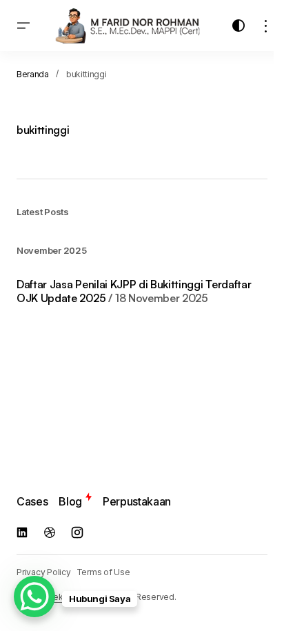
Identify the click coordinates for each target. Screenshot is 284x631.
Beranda (33, 74)
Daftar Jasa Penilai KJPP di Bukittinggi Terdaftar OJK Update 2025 (134, 291)
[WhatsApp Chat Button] (34, 596)
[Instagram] (77, 532)
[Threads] (49, 532)
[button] (23, 25)
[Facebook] (22, 532)
